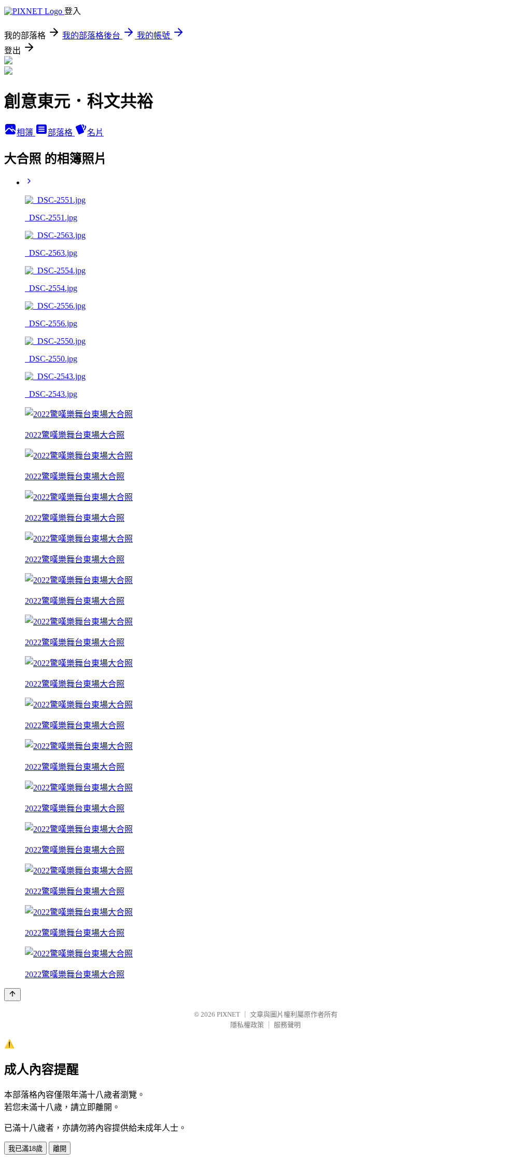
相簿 (26, 132)
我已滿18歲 (25, 1149)
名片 (95, 132)
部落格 (61, 132)
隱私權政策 (247, 1025)
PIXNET (228, 1014)
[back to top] (12, 994)
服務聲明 (287, 1025)
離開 (59, 1149)
